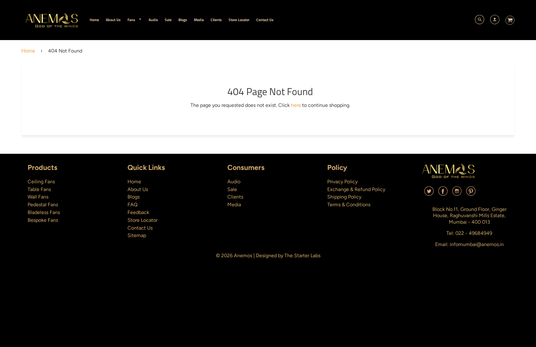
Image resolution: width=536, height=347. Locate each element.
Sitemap (136, 235)
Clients (235, 197)
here (296, 105)
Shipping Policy (344, 197)
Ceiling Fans (41, 182)
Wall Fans (38, 197)
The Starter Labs (302, 255)
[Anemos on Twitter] (429, 193)
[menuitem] (94, 20)
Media (234, 205)
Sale (232, 189)
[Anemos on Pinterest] (471, 193)
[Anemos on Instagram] (457, 193)
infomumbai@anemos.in (477, 244)
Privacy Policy (342, 182)
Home (28, 51)
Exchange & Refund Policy (356, 189)
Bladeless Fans (44, 212)
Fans (131, 20)
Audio (233, 182)
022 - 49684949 (473, 233)
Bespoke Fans (43, 220)
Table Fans (39, 189)
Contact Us (140, 228)
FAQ (132, 205)
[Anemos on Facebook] (443, 193)
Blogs (133, 197)
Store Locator (142, 220)
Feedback (138, 212)
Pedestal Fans (43, 205)
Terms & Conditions (348, 205)
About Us (137, 189)
